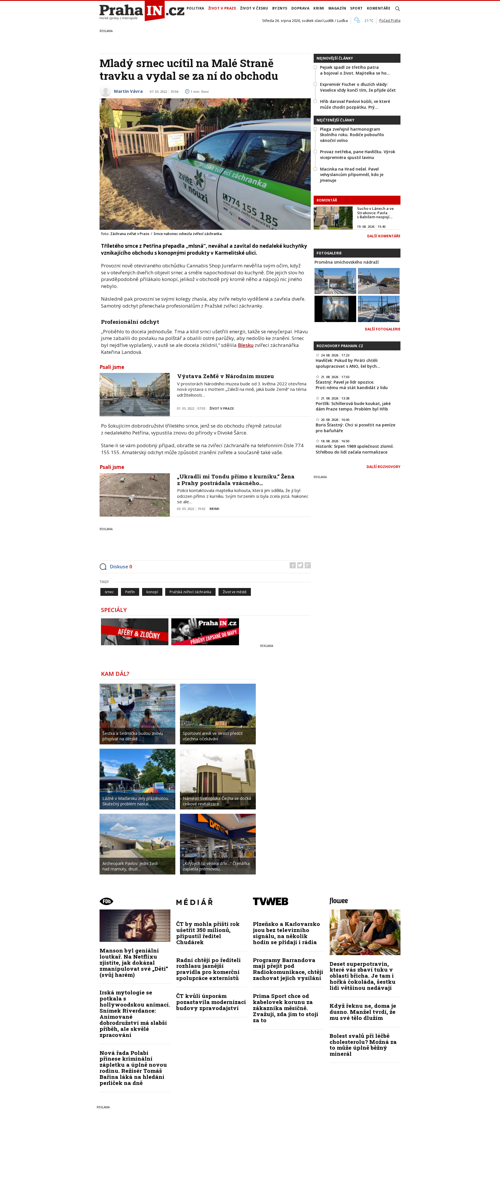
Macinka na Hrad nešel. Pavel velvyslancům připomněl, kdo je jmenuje (351, 174)
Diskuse (121, 566)
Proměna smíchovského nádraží (347, 262)
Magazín (337, 8)
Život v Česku (254, 8)
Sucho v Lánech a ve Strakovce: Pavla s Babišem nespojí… (375, 212)
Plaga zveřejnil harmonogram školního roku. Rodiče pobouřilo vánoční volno (352, 134)
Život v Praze (222, 8)
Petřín (130, 591)
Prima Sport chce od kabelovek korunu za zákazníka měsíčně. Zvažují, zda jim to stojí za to (285, 1008)
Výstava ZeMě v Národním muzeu (225, 376)
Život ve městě (235, 591)
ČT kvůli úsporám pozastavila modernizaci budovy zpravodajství (211, 1002)
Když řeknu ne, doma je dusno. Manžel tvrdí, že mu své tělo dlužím (363, 1011)
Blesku (245, 345)
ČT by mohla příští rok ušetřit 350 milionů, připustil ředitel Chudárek (208, 933)
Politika (195, 8)
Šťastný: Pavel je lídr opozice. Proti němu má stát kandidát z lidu (352, 385)
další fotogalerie (382, 329)
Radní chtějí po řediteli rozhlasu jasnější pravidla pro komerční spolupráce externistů (208, 969)
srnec (109, 591)
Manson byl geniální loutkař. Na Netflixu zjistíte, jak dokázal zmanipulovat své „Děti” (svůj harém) (134, 962)
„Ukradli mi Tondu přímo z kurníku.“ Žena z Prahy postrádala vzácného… (236, 480)
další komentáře (383, 236)
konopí (152, 591)
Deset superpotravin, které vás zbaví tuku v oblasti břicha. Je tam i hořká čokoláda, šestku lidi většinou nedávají (363, 976)
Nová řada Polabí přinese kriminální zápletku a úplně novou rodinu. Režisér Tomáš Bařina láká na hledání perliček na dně (133, 1067)
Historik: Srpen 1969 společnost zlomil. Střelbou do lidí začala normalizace (355, 449)
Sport (356, 8)
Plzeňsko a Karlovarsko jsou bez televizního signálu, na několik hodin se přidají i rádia (286, 933)
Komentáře (379, 8)
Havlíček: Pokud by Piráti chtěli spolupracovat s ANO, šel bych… (348, 363)
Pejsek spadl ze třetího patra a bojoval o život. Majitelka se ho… (355, 70)
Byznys (279, 8)
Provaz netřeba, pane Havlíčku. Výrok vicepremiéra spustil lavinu (357, 154)
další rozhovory (383, 466)
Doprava (300, 8)
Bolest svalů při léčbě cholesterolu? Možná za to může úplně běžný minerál (363, 1044)
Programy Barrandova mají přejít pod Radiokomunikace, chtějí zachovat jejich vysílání (288, 969)
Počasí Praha (389, 20)
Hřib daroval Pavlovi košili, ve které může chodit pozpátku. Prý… (355, 104)
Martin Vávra (128, 91)
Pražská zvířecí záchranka (190, 591)
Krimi (318, 8)
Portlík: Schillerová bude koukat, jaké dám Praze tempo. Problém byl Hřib (353, 406)
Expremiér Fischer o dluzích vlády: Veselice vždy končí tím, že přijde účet (358, 87)
